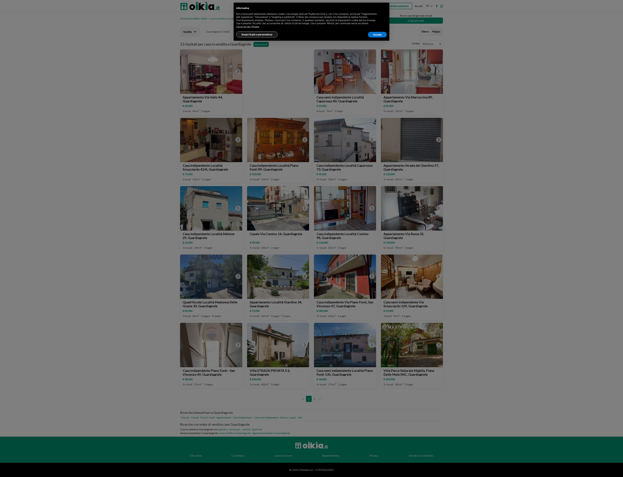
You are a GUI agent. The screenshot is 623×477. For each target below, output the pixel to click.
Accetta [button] (377, 34)
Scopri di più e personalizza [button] (257, 34)
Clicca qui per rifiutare (247, 26)
